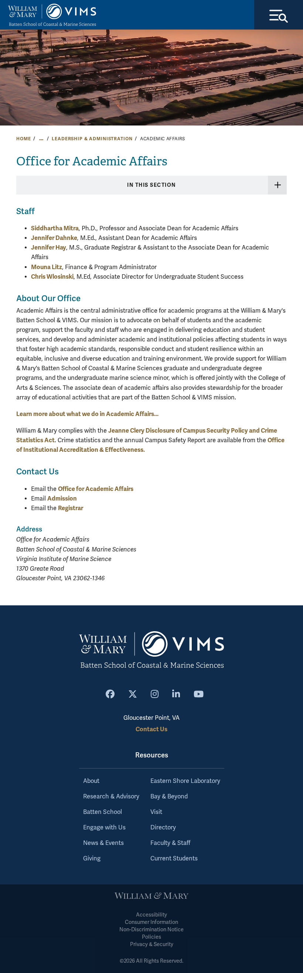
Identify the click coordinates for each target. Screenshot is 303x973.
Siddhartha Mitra (55, 228)
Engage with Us (104, 827)
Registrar (70, 508)
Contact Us (151, 729)
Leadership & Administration (92, 139)
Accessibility (151, 915)
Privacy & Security (151, 944)
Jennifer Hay (48, 247)
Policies (151, 937)
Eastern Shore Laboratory (185, 781)
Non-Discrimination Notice (151, 929)
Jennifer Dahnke (54, 238)
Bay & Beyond (169, 796)
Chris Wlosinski (52, 277)
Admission (62, 498)
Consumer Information (151, 922)
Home (23, 139)
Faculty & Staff (170, 843)
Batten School (102, 812)
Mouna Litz (46, 267)
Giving (92, 858)
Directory (163, 827)
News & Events (103, 843)
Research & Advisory (111, 796)
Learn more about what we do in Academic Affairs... (87, 414)
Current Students (174, 858)
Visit (156, 812)
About (91, 781)
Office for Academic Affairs (95, 489)
